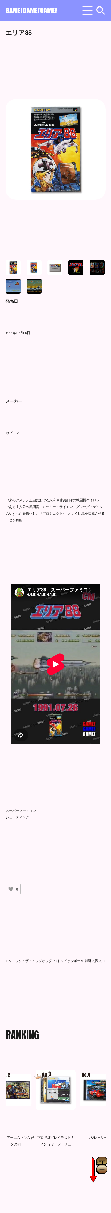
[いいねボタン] (11, 889)
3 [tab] (49, 1184)
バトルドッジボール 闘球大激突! (78, 960)
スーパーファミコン (21, 810)
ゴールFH (96, 1137)
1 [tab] (34, 1184)
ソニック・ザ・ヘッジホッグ (30, 960)
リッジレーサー (56, 1137)
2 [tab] (42, 1184)
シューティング (17, 817)
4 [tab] (57, 1184)
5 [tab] (65, 1184)
